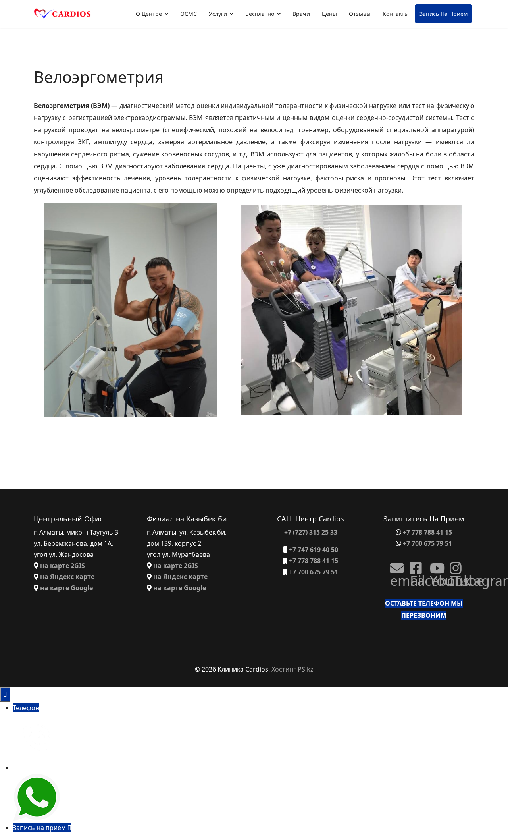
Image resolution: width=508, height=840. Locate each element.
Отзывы (360, 13)
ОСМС (188, 13)
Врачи (301, 13)
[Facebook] (414, 565)
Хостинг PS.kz (292, 669)
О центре (149, 13)
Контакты (396, 13)
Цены (329, 13)
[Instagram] (454, 565)
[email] (394, 565)
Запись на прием (443, 13)
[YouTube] (434, 565)
